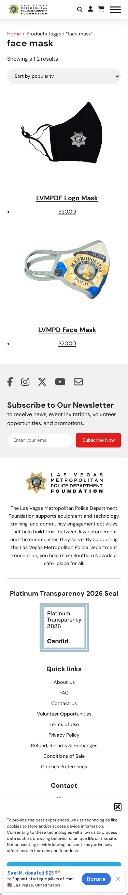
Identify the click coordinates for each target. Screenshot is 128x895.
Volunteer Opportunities (64, 714)
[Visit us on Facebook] (10, 382)
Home (14, 34)
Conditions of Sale (64, 756)
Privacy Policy (64, 735)
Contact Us (64, 703)
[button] (117, 806)
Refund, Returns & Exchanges (64, 745)
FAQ (64, 693)
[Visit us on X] (42, 382)
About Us (64, 682)
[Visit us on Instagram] (25, 382)
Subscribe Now (98, 440)
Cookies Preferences (64, 767)
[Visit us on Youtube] (60, 382)
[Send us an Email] (78, 382)
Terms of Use (64, 724)
